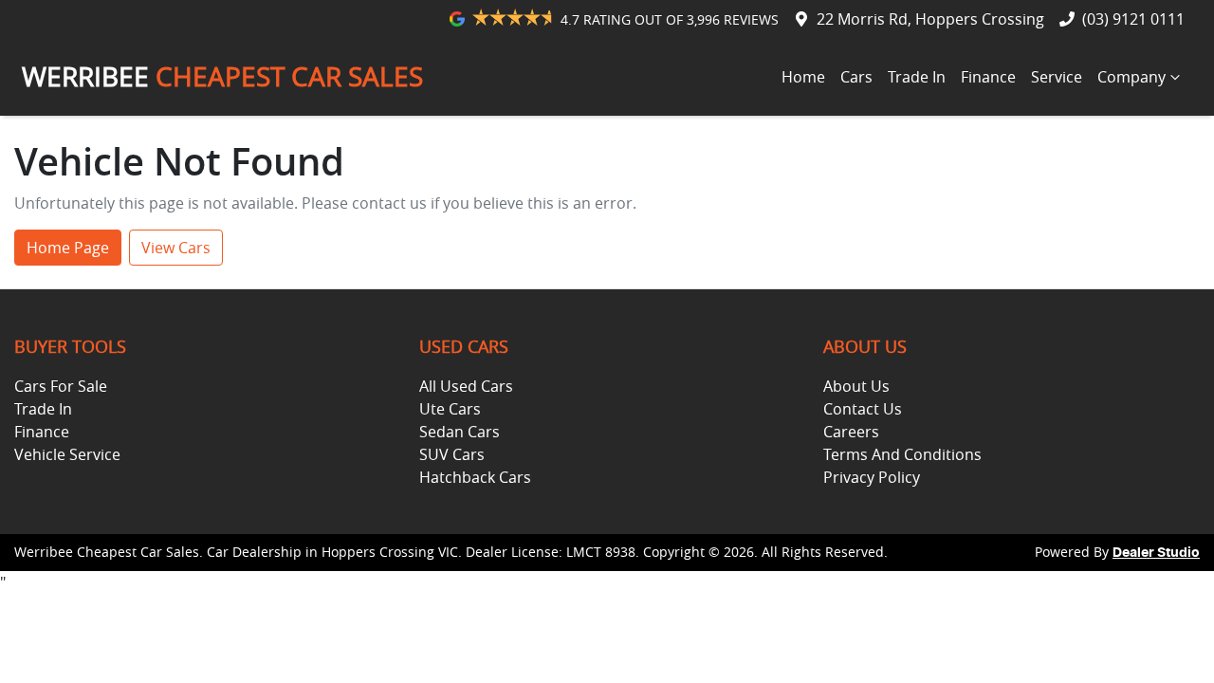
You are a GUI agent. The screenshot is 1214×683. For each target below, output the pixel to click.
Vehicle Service (67, 454)
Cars (856, 76)
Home (803, 76)
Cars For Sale (60, 386)
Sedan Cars (459, 431)
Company (1131, 76)
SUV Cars (452, 454)
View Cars (176, 247)
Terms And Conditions (902, 454)
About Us (856, 386)
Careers (851, 431)
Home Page (68, 247)
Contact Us (862, 408)
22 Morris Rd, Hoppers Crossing (930, 19)
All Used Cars (466, 386)
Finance (988, 76)
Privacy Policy (871, 477)
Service (1056, 76)
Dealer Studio (1156, 553)
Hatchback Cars (475, 477)
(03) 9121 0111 (1133, 19)
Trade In (917, 76)
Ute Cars (450, 408)
